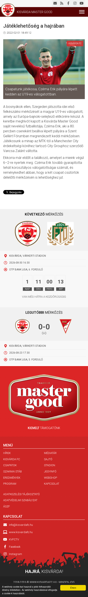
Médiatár (50, 453)
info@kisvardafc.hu (21, 524)
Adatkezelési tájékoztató (21, 494)
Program (9, 483)
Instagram (15, 554)
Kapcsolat (51, 483)
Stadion (49, 465)
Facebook (15, 546)
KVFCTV (14, 539)
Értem (73, 587)
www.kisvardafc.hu (21, 532)
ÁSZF (6, 506)
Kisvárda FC (11, 459)
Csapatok (10, 465)
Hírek (7, 453)
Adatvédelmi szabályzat (20, 500)
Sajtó (48, 459)
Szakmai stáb (12, 471)
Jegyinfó (50, 471)
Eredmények (11, 477)
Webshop (50, 477)
